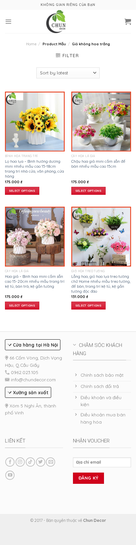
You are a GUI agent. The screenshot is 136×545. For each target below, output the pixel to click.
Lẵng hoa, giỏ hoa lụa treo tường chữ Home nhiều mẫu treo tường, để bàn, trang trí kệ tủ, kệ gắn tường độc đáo (100, 284)
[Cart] (127, 21)
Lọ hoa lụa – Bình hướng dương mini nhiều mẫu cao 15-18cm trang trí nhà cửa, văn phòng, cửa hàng (34, 169)
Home (31, 44)
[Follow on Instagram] (20, 462)
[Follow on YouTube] (10, 475)
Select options (22, 190)
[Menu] (8, 21)
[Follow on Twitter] (40, 462)
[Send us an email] (50, 462)
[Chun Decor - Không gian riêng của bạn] (56, 21)
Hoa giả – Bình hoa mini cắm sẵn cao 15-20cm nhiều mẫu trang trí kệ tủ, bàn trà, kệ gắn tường (34, 281)
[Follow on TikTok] (30, 462)
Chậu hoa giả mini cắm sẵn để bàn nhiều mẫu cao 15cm (98, 164)
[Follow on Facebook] (10, 462)
